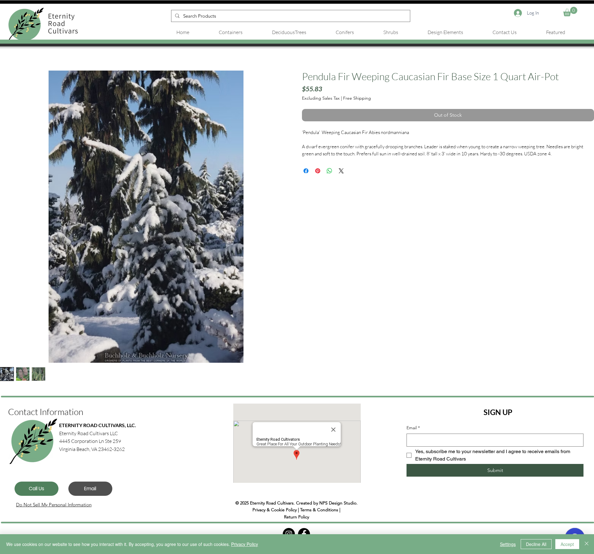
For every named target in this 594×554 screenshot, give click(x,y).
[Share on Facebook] (306, 171)
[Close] (586, 544)
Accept (567, 544)
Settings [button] (508, 544)
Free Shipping (357, 98)
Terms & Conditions (319, 510)
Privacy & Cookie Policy (274, 510)
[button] (570, 11)
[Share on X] (341, 171)
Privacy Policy (244, 544)
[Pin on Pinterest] (317, 171)
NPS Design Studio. (338, 503)
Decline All (536, 544)
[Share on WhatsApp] (329, 171)
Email (413, 428)
